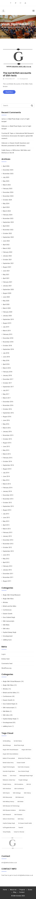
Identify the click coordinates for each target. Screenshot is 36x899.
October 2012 (7, 547)
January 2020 (7, 316)
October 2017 (7, 383)
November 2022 (8, 230)
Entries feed (5, 659)
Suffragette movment (9, 827)
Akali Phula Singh (19, 745)
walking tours (7, 640)
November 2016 (8, 405)
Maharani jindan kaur (9, 780)
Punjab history (7, 784)
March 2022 (7, 248)
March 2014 (7, 484)
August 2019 (7, 323)
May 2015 (6, 450)
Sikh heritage (17, 793)
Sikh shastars (18, 814)
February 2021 (7, 282)
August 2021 (7, 267)
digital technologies (9, 767)
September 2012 (8, 551)
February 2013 (7, 532)
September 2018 (8, 349)
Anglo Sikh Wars (8, 599)
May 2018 (6, 360)
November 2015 (8, 435)
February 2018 (7, 372)
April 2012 (6, 562)
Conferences (7, 610)
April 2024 (6, 207)
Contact (21, 892)
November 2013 (8, 499)
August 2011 (7, 581)
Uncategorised (24, 78)
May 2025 (6, 181)
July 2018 (6, 353)
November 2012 (8, 544)
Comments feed (7, 663)
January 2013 (7, 536)
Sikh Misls (6, 625)
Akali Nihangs (7, 745)
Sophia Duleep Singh (9, 632)
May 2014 (6, 480)
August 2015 (7, 443)
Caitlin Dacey (6, 150)
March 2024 (7, 211)
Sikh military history (8, 801)
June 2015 (6, 446)
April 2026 (6, 166)
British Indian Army (8, 762)
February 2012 (7, 566)
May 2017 (6, 394)
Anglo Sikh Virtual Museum (11, 595)
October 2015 (7, 439)
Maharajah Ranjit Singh (26, 775)
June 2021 (6, 271)
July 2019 (6, 327)
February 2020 (7, 312)
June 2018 (6, 357)
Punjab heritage (23, 780)
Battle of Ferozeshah (9, 758)
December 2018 (8, 338)
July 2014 (6, 473)
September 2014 (8, 465)
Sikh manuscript (7, 797)
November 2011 (8, 577)
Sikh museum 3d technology (11, 806)
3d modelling (6, 741)
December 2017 (8, 379)
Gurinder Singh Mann (9, 771)
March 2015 (7, 454)
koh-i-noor (13, 775)
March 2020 (7, 308)
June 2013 (6, 517)
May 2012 (6, 559)
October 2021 (7, 259)
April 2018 (6, 364)
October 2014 (7, 461)
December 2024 (8, 192)
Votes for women (19, 832)
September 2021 (8, 263)
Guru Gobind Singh (9, 617)
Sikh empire (6, 793)
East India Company (23, 767)
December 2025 (8, 170)
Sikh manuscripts (8, 621)
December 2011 (8, 573)
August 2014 (7, 469)
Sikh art (28, 784)
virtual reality (6, 832)
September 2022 (8, 237)
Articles (5, 602)
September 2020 (8, 289)
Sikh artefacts (7, 788)
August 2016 (7, 416)
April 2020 (6, 304)
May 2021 (6, 274)
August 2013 (7, 510)
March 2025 (7, 185)
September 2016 (8, 413)
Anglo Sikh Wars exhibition (10, 754)
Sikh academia (18, 784)
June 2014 (6, 476)
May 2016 (6, 424)
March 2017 (7, 398)
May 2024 (6, 203)
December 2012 (8, 540)
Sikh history (27, 793)
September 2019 (8, 319)
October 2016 (7, 409)
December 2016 (8, 402)
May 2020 (6, 301)
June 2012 (6, 555)
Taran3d (20, 827)
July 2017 (6, 390)
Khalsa (5, 775)
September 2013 (8, 506)
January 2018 (7, 375)
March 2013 (7, 529)
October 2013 (7, 502)
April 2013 (6, 525)
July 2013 (6, 514)
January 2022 (7, 256)
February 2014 (7, 488)
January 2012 (7, 570)
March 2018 (7, 368)
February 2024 (7, 215)
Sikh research (7, 814)
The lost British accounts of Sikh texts (17, 74)
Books (30, 890)
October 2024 (7, 200)
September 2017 (8, 387)
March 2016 (7, 428)
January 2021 (7, 286)
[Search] (31, 106)
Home (5, 890)
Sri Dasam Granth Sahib (25, 823)
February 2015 (7, 458)
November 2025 (8, 174)
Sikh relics (6, 628)
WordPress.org (6, 668)
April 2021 (6, 278)
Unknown (5, 126)
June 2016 (6, 420)
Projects (22, 890)
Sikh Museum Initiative (9, 810)
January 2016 (7, 431)
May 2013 (6, 521)
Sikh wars (21, 819)
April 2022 (6, 245)
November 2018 (8, 342)
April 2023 (6, 226)
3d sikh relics (18, 741)
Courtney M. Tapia (7, 133)
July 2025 (6, 177)
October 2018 (7, 345)
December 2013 (8, 495)
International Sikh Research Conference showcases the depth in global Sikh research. (18, 135)
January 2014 (7, 491)
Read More (9, 92)
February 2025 (7, 188)
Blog (14, 892)
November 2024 (8, 196)
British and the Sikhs (9, 606)
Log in (4, 654)
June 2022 (6, 241)
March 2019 (7, 331)
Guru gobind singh (23, 771)
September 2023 (8, 222)
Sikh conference (19, 788)
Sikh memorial (19, 797)
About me (13, 890)
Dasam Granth (7, 614)
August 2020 (7, 293)
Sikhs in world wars (8, 819)
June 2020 (6, 297)
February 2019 (7, 334)
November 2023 (8, 218)
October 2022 (7, 233)
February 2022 (7, 252)
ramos (4, 119)
